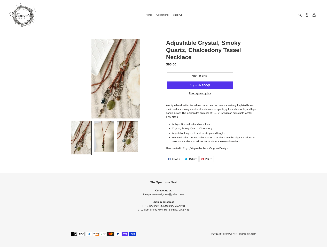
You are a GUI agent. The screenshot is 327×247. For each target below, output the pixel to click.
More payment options (200, 93)
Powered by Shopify (247, 234)
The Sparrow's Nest (228, 234)
